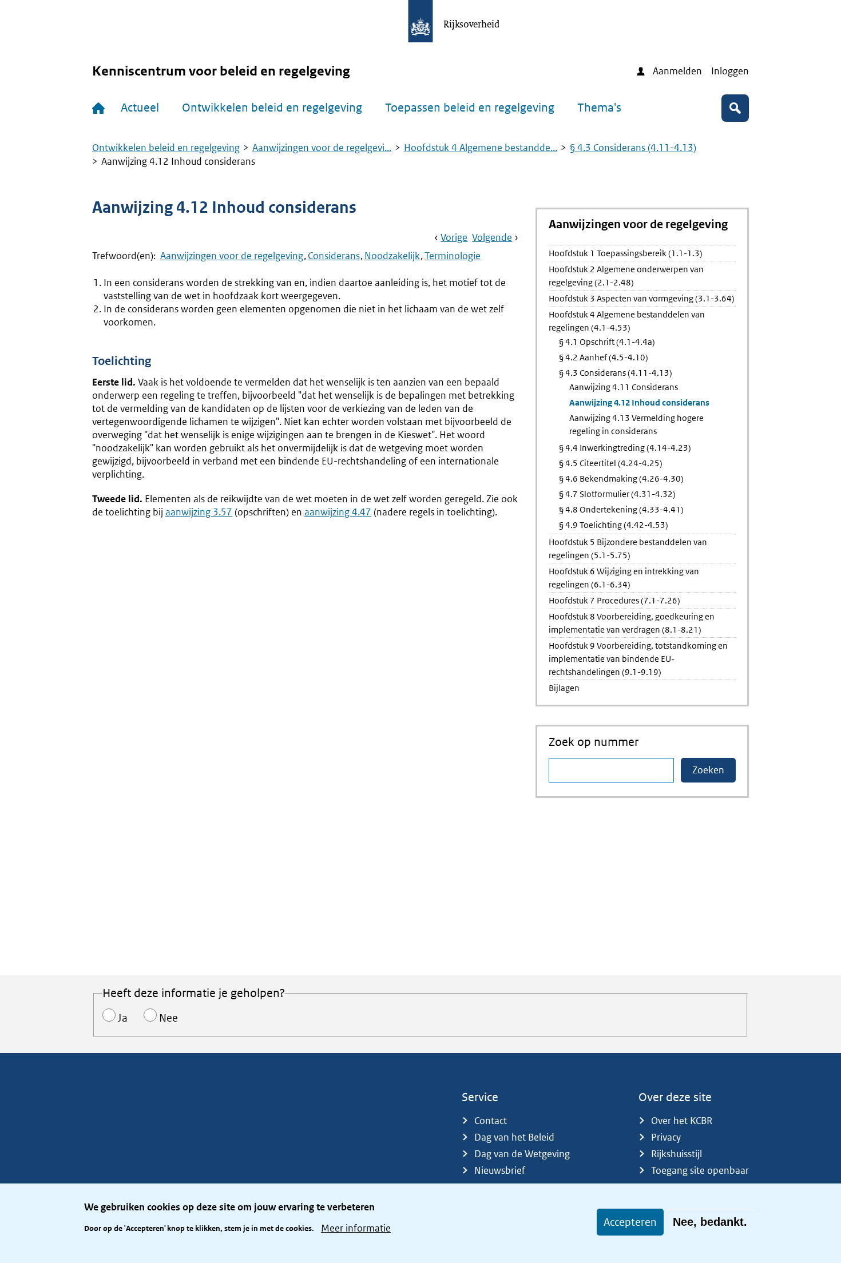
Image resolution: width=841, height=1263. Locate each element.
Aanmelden (677, 71)
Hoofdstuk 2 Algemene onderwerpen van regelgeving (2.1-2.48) (626, 276)
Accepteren (630, 1222)
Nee (168, 1017)
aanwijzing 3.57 (198, 512)
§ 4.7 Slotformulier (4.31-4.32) (617, 493)
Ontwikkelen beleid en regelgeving (272, 107)
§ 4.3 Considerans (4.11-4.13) (633, 147)
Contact (490, 1120)
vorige (454, 237)
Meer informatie (356, 1227)
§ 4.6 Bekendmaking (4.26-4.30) (621, 478)
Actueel (140, 107)
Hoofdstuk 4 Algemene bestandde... (480, 147)
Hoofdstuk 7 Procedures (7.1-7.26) (614, 600)
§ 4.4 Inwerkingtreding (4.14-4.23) (625, 447)
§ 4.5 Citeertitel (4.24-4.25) (611, 463)
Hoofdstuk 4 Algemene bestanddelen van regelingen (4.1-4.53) (627, 321)
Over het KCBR (681, 1120)
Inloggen (730, 71)
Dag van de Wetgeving (522, 1153)
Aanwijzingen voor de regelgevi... (321, 147)
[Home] (100, 108)
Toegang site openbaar (700, 1170)
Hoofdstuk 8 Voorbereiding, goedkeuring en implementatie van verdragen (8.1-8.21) (632, 623)
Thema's (599, 107)
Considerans (334, 255)
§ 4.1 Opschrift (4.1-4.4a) (607, 341)
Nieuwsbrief (499, 1170)
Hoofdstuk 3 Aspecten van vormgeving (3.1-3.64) (642, 298)
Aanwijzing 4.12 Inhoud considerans (639, 402)
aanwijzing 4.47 (337, 512)
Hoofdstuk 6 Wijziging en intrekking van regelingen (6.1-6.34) (624, 578)
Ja (123, 1017)
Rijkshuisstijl (676, 1153)
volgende (492, 237)
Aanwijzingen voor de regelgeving (231, 255)
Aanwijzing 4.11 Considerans (623, 387)
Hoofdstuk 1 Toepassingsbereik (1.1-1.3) (626, 253)
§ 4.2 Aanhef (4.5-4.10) (603, 357)
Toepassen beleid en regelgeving (469, 107)
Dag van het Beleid (514, 1137)
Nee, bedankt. (710, 1222)
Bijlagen (564, 687)
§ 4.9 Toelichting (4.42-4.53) (613, 524)
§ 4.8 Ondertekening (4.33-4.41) (621, 509)
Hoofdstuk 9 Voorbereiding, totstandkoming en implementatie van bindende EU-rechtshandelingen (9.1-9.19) (638, 658)
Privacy (666, 1137)
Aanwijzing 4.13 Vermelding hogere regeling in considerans (636, 424)
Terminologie (453, 255)
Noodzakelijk (392, 255)
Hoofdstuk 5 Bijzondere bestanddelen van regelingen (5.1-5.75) (628, 549)
